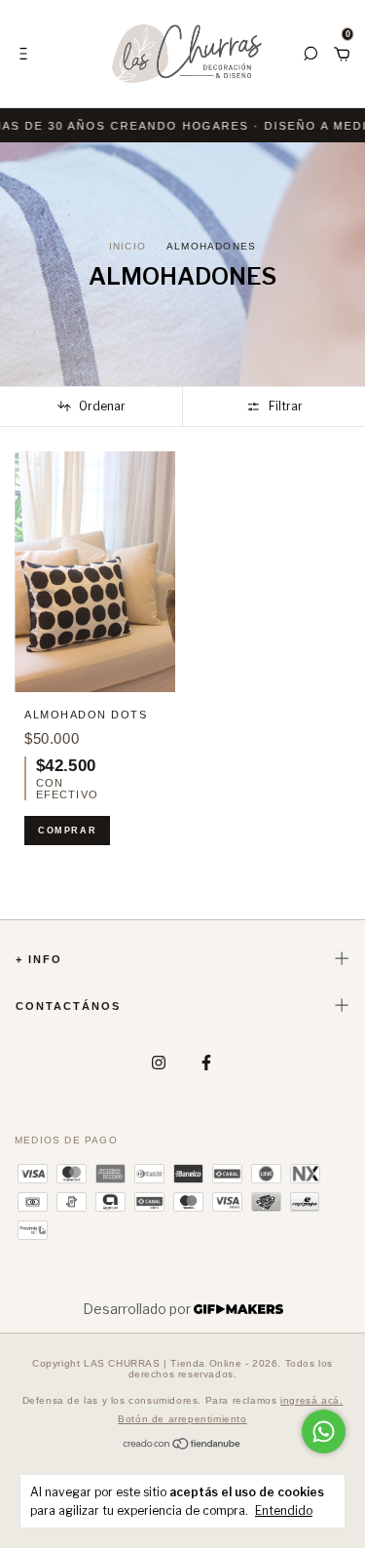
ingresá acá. (311, 1400)
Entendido (283, 1510)
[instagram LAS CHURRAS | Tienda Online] (158, 1062)
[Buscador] (310, 53)
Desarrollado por (138, 1308)
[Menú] (27, 53)
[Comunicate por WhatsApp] (324, 1431)
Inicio (127, 246)
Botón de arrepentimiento (182, 1418)
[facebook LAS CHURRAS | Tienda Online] (206, 1062)
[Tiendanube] (182, 1445)
